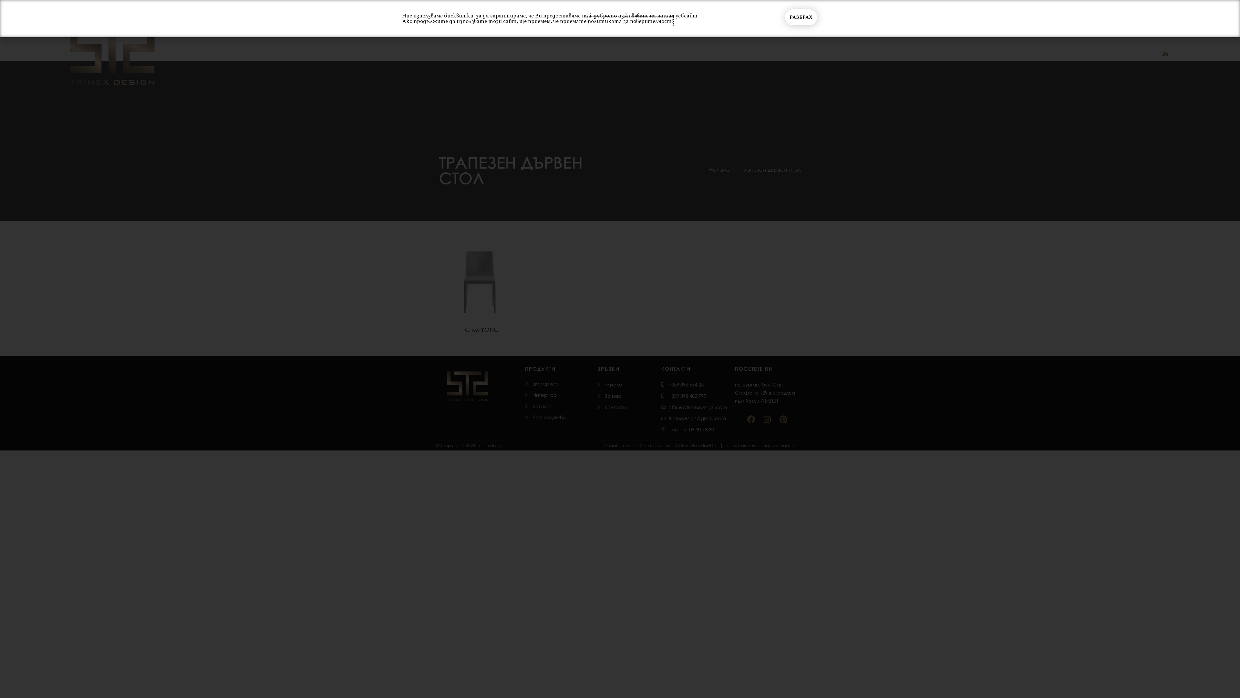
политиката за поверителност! (630, 21)
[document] (620, 349)
